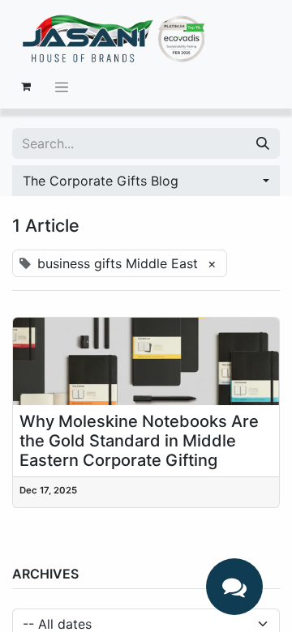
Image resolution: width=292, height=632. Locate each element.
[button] (146, 180)
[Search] (263, 143)
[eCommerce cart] (26, 86)
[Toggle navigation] (61, 86)
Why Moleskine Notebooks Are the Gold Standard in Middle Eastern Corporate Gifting (139, 441)
